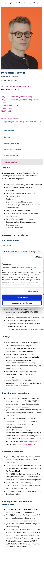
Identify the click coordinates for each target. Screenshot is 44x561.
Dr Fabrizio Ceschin (22, 3)
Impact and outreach (12, 149)
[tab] (22, 131)
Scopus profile (6, 108)
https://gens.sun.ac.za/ (26, 444)
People (9, 3)
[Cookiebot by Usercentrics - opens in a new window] (33, 256)
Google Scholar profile (9, 105)
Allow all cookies (22, 297)
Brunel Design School (9, 118)
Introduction (9, 131)
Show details (33, 291)
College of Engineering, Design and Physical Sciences (21, 121)
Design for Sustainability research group (16, 97)
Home (2, 3)
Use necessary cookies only (22, 303)
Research (7, 137)
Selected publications (12, 156)
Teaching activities (11, 143)
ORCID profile (6, 111)
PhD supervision (10, 162)
